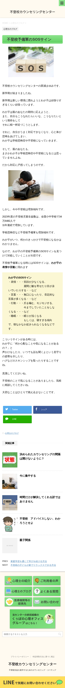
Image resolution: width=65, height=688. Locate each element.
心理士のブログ (12, 433)
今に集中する (28, 475)
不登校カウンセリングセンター (32, 664)
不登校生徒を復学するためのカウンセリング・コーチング (32, 670)
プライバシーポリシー (20, 657)
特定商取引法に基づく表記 (43, 657)
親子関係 (25, 540)
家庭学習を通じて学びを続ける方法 (29, 561)
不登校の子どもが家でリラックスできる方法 (33, 565)
